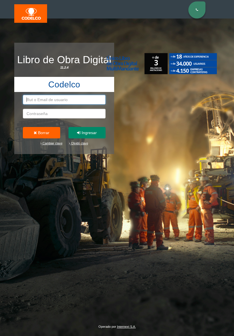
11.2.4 (64, 67)
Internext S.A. (126, 326)
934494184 (204, 52)
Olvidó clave (79, 143)
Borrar (43, 132)
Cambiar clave (52, 143)
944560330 (204, 39)
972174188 (204, 46)
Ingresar (88, 132)
